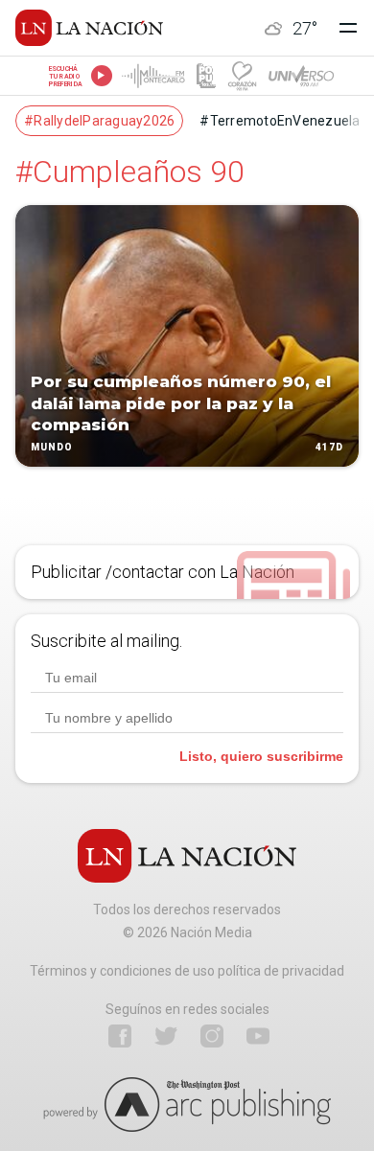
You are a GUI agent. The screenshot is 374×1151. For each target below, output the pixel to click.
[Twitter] (166, 1036)
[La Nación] (89, 28)
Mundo (52, 447)
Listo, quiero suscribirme (261, 756)
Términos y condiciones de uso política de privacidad (187, 970)
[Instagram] (212, 1036)
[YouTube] (258, 1036)
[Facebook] (120, 1036)
